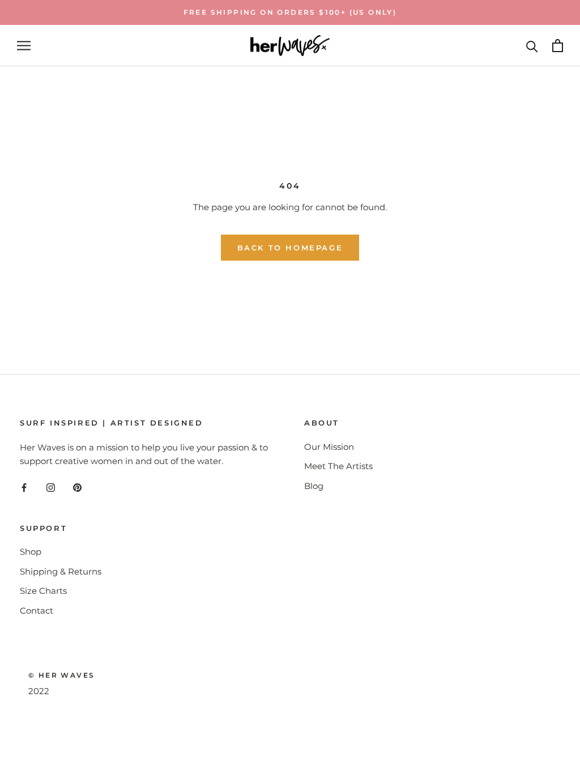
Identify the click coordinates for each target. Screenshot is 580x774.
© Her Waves (61, 675)
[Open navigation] (24, 46)
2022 (38, 691)
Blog (313, 485)
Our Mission (329, 446)
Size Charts (43, 590)
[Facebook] (24, 487)
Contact (36, 610)
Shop (30, 551)
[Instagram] (50, 487)
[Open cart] (557, 45)
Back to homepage (290, 247)
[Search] (532, 46)
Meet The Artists (338, 466)
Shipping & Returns (60, 571)
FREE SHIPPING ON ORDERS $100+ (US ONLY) (290, 12)
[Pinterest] (77, 487)
